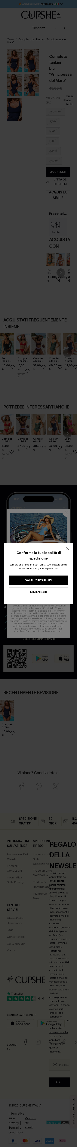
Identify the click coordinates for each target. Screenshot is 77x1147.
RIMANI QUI (38, 592)
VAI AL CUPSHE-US (38, 580)
